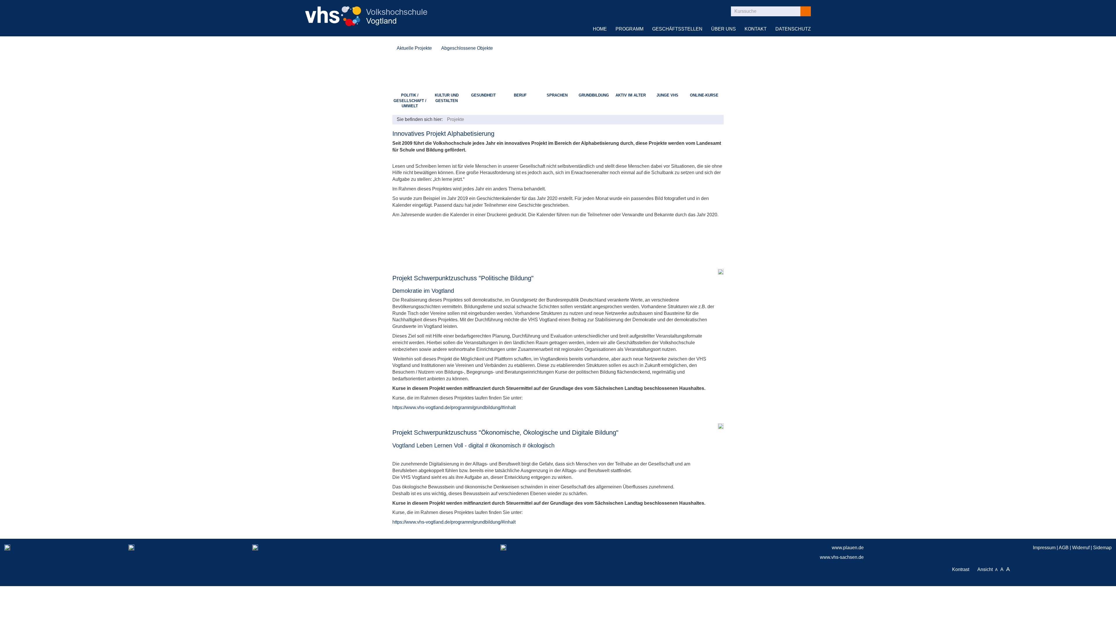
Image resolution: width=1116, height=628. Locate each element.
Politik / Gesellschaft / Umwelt (410, 100)
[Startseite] (366, 12)
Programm (629, 28)
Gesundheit (483, 95)
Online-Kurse (704, 95)
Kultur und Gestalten (447, 98)
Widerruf (1081, 547)
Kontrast (962, 569)
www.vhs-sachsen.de (842, 557)
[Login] (719, 11)
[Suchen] (805, 11)
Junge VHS (667, 95)
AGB (1064, 547)
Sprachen (557, 95)
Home (600, 28)
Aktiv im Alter (631, 95)
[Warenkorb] (703, 11)
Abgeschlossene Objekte (467, 48)
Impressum (1044, 547)
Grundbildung (594, 95)
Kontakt (756, 28)
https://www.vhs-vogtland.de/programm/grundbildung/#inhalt (454, 407)
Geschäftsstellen (677, 28)
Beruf (520, 95)
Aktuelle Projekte (414, 48)
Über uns (723, 28)
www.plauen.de (848, 547)
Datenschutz (793, 28)
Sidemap (1102, 547)
